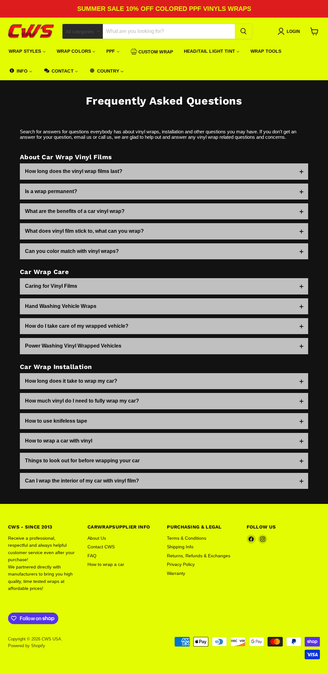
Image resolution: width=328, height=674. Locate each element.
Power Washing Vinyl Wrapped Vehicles (73, 346)
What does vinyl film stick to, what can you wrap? (84, 231)
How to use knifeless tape (56, 421)
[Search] (243, 31)
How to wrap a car (105, 564)
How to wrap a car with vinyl (58, 440)
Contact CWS (101, 546)
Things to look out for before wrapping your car (82, 460)
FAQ (91, 555)
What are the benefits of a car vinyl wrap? (75, 211)
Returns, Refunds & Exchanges (198, 555)
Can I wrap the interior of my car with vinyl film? (82, 480)
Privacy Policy (181, 564)
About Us (96, 538)
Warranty (176, 573)
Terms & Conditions (186, 538)
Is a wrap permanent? (51, 191)
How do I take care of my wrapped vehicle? (76, 326)
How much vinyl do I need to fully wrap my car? (82, 401)
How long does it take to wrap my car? (71, 381)
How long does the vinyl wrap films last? (73, 171)
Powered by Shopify (26, 645)
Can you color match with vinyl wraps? (72, 251)
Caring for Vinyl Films (51, 286)
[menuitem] (27, 51)
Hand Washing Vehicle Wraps (60, 306)
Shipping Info (180, 546)
